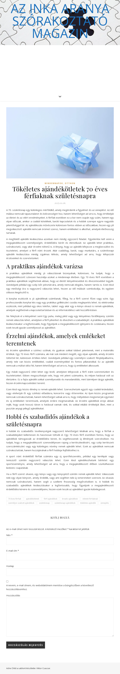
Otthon (70, 183)
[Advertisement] (60, 68)
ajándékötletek (32, 498)
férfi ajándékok (50, 498)
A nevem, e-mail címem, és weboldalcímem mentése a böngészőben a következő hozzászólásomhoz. (50, 587)
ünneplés (105, 503)
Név (9, 535)
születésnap (44, 503)
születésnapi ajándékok (65, 503)
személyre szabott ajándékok (21, 503)
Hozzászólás (13, 595)
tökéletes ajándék (88, 503)
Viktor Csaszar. (43, 668)
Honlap (10, 566)
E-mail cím (12, 550)
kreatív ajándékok (70, 498)
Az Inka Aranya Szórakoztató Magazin (60, 20)
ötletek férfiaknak (90, 498)
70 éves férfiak (14, 498)
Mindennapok (54, 183)
